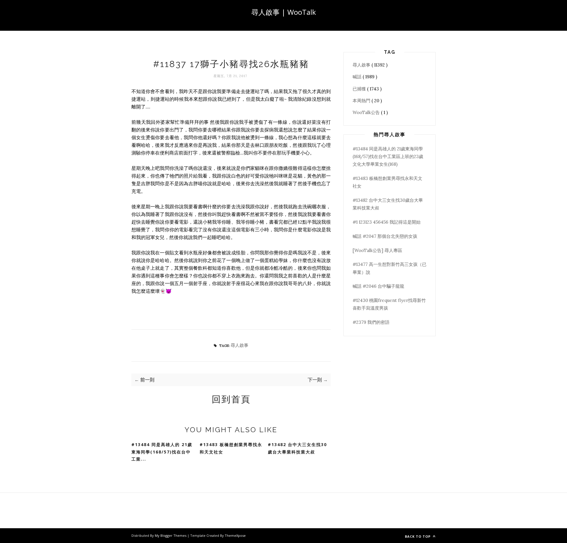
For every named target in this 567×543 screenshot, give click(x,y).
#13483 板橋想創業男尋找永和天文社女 (231, 448)
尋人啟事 (239, 345)
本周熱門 (362, 100)
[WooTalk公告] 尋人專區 (377, 250)
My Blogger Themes (171, 535)
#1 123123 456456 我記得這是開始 (387, 222)
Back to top (418, 536)
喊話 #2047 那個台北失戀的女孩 (385, 236)
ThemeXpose (235, 535)
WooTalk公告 (367, 112)
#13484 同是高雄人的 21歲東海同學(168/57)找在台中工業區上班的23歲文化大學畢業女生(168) (388, 156)
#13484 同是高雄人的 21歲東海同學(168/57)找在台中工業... (161, 452)
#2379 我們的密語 (371, 322)
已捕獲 (360, 89)
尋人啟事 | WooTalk (283, 12)
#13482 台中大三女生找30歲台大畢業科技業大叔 (297, 448)
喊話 (358, 76)
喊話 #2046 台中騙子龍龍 (378, 286)
